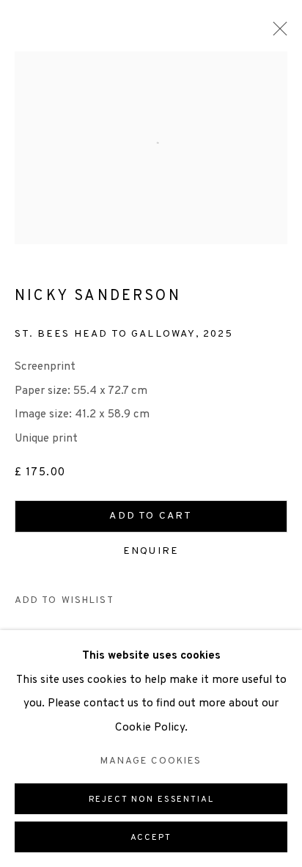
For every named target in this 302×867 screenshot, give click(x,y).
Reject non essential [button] (151, 799)
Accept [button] (150, 838)
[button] (65, 601)
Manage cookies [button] (151, 761)
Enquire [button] (151, 551)
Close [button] (276, 33)
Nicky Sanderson (98, 296)
